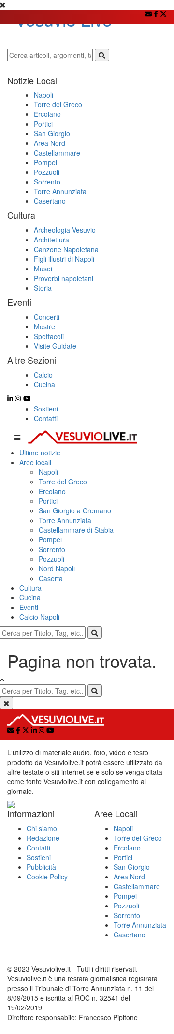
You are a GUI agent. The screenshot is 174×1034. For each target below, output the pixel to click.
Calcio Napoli (39, 617)
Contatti (46, 418)
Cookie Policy (47, 876)
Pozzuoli (51, 559)
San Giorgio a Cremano (75, 510)
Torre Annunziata (65, 520)
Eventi (28, 607)
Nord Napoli (57, 568)
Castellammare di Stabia (76, 530)
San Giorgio (132, 867)
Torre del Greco (63, 481)
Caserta (51, 578)
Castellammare (137, 886)
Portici (48, 501)
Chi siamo (42, 828)
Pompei (50, 539)
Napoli (48, 472)
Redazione (43, 838)
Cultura (30, 588)
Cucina (30, 597)
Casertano (129, 934)
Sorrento (52, 549)
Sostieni (46, 408)
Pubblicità (41, 867)
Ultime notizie (39, 452)
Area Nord (129, 876)
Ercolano (52, 491)
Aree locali (35, 462)
